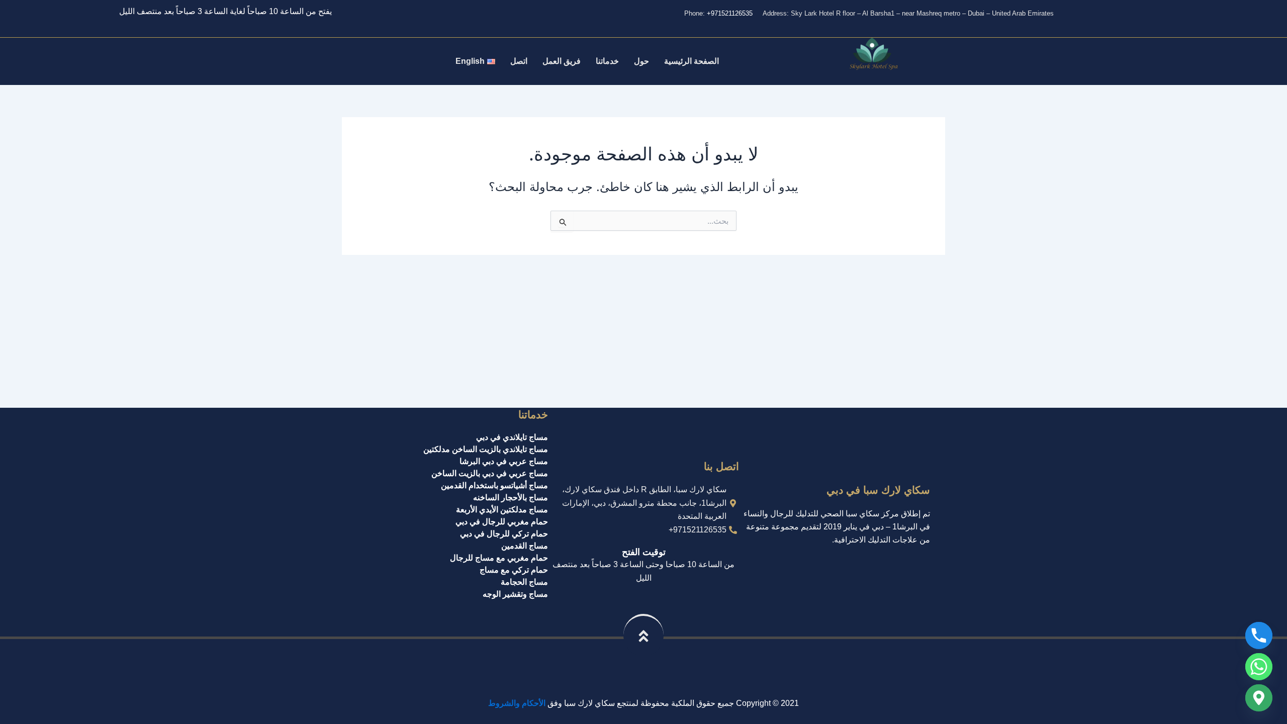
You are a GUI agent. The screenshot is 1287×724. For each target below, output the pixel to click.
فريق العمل (561, 61)
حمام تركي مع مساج (514, 570)
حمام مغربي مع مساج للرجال (499, 558)
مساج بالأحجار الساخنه (510, 497)
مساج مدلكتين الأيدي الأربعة (502, 509)
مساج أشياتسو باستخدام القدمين (494, 485)
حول (641, 61)
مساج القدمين (524, 545)
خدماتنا (607, 61)
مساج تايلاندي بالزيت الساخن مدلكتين (485, 449)
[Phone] (1258, 635)
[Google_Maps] (1258, 697)
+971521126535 (730, 13)
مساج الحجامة (524, 582)
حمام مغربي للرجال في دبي (501, 521)
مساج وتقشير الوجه (515, 594)
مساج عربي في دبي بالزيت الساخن (489, 473)
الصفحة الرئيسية (691, 61)
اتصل (518, 61)
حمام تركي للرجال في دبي (504, 533)
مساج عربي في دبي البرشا (503, 461)
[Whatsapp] (1258, 666)
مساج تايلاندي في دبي (512, 437)
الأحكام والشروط (516, 703)
